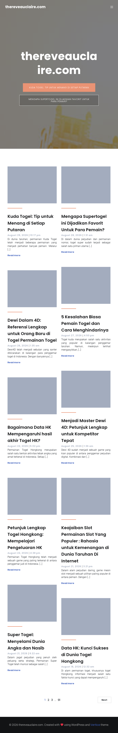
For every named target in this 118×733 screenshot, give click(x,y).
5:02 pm (35, 446)
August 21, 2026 (71, 566)
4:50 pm (89, 335)
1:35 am (34, 345)
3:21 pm (88, 566)
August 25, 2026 (71, 446)
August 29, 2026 (18, 235)
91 (59, 700)
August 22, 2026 (18, 446)
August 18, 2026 (71, 666)
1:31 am (88, 235)
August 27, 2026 (71, 335)
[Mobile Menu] (111, 7)
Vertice (95, 725)
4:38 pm (35, 553)
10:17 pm (35, 235)
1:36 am (88, 446)
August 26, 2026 (18, 345)
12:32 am (88, 666)
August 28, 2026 (71, 235)
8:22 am (34, 653)
